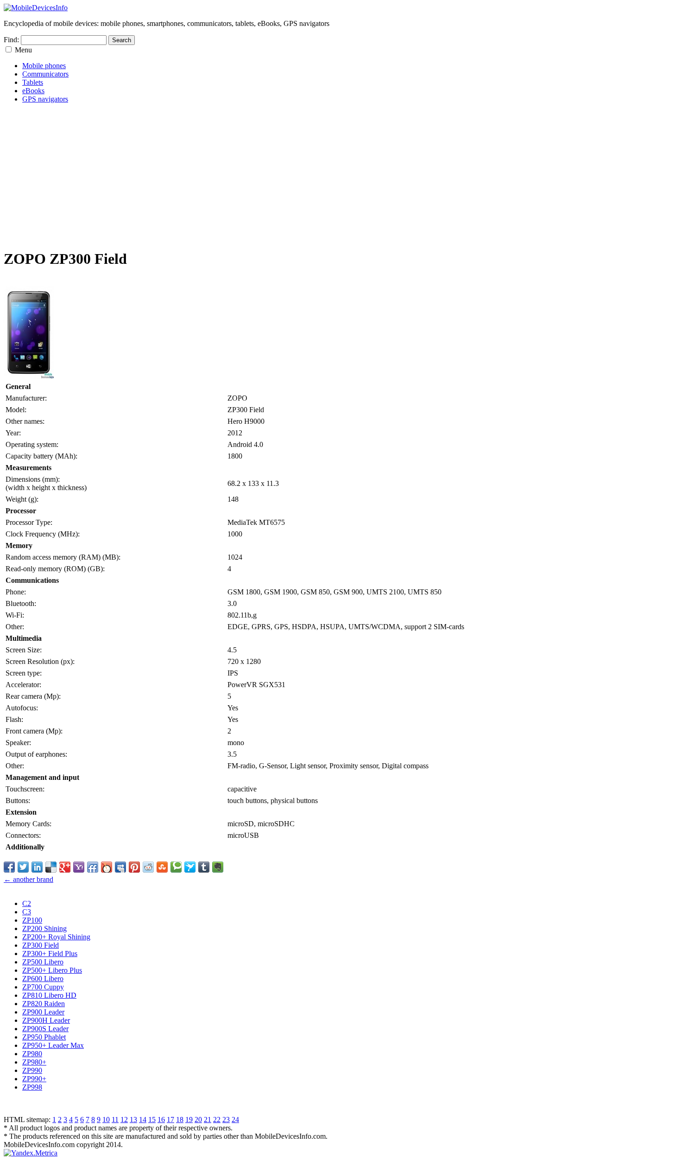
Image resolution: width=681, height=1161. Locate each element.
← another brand (28, 879)
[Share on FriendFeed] (92, 867)
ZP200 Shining (44, 928)
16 (161, 1119)
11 (115, 1119)
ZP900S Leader (45, 1029)
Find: (11, 40)
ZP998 (32, 1087)
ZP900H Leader (46, 1020)
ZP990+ (34, 1079)
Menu (23, 50)
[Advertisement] (282, 176)
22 (217, 1119)
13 (133, 1119)
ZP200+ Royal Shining (56, 937)
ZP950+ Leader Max (53, 1045)
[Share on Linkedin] (37, 867)
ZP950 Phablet (44, 1037)
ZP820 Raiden (43, 1004)
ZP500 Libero (42, 962)
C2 (26, 903)
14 (142, 1119)
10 (106, 1119)
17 (170, 1119)
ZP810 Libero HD (49, 995)
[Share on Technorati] (176, 867)
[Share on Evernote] (217, 867)
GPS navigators (45, 99)
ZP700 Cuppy (43, 987)
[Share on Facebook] (9, 867)
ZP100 (32, 920)
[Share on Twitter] (23, 867)
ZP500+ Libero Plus (52, 970)
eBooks (33, 91)
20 (198, 1119)
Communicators (45, 74)
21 (207, 1119)
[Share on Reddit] (148, 867)
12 (124, 1119)
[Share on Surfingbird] (189, 867)
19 (189, 1119)
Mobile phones (44, 66)
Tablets (32, 82)
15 (152, 1119)
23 (226, 1119)
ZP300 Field (40, 945)
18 (179, 1119)
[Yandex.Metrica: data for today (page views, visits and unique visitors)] (30, 1153)
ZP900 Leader (43, 1012)
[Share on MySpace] (120, 867)
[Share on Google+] (64, 867)
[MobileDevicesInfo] (36, 8)
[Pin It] (134, 867)
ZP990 (32, 1070)
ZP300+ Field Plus (49, 953)
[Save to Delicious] (51, 867)
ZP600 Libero (42, 978)
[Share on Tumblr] (203, 867)
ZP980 (32, 1054)
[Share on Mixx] (106, 867)
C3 (26, 912)
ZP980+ (34, 1062)
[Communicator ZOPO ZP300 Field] (29, 376)
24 (235, 1119)
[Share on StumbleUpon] (162, 867)
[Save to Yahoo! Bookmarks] (78, 867)
